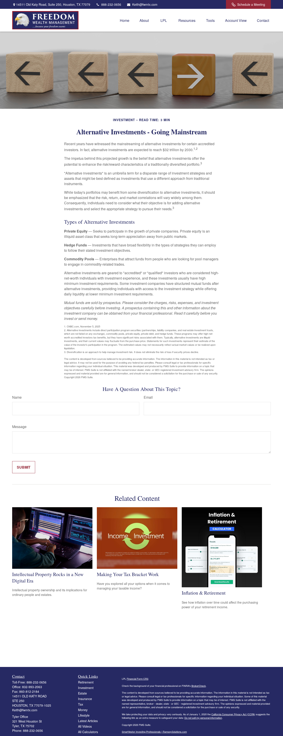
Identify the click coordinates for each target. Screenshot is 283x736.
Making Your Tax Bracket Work (128, 574)
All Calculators (88, 732)
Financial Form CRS (137, 678)
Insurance (85, 699)
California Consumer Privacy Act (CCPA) (233, 714)
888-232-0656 (111, 4)
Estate (82, 693)
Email (148, 397)
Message (19, 426)
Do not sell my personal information (203, 717)
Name (17, 397)
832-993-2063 (32, 687)
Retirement (86, 682)
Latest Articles (88, 721)
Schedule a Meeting (251, 4)
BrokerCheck (198, 685)
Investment (86, 687)
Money (83, 710)
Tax (80, 704)
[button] (124, 20)
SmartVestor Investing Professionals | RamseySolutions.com (154, 731)
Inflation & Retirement (204, 593)
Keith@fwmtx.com (144, 4)
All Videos (85, 726)
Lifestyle (84, 715)
